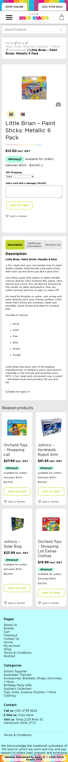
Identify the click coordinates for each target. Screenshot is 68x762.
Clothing (10, 695)
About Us (10, 625)
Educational (17, 50)
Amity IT (39, 757)
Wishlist (9, 656)
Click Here (25, 715)
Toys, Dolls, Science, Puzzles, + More (32, 46)
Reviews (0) (53, 244)
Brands (9, 628)
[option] (34, 88)
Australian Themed (17, 674)
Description (15, 244)
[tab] (14, 244)
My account (12, 645)
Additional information (34, 245)
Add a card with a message (26, 183)
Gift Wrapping (14, 172)
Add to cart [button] (17, 491)
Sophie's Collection (17, 688)
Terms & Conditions (18, 652)
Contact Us (11, 638)
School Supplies (15, 671)
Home (9, 43)
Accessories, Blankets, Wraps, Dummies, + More (33, 680)
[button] (16, 216)
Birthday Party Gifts (18, 685)
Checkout (10, 635)
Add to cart (19, 205)
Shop (21, 43)
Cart (7, 631)
